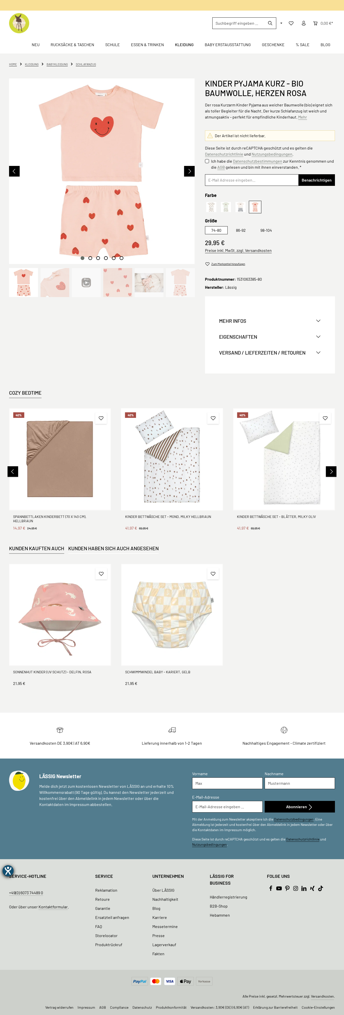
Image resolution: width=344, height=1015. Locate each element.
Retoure (102, 899)
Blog (156, 908)
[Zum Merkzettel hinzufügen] (101, 418)
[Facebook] (271, 889)
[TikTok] (320, 889)
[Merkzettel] (291, 23)
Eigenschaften (238, 337)
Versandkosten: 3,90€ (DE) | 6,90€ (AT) (220, 1007)
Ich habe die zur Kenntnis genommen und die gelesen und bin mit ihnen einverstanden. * (272, 164)
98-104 (266, 230)
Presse (158, 935)
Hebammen (220, 915)
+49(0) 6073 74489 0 (26, 892)
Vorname (200, 773)
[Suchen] (270, 23)
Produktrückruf (108, 944)
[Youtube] (279, 889)
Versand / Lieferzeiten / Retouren (262, 353)
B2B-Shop (219, 906)
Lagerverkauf (164, 944)
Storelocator (106, 935)
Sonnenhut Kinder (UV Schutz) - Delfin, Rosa (52, 672)
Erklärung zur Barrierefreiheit (275, 1007)
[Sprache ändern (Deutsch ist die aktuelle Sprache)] (280, 23)
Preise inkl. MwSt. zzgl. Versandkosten (238, 250)
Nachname (274, 773)
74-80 (216, 230)
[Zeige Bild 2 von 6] (90, 258)
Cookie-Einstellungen (318, 1007)
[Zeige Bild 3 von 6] (98, 258)
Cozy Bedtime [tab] (25, 393)
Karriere (159, 917)
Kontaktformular (53, 906)
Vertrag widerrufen (59, 1007)
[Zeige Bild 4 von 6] (106, 258)
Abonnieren (297, 806)
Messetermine (165, 926)
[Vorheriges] (14, 171)
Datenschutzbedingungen (294, 819)
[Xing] (312, 889)
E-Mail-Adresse (205, 797)
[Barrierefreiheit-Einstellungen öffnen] (8, 870)
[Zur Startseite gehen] (19, 23)
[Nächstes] (189, 171)
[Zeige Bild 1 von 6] (82, 258)
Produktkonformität (171, 1007)
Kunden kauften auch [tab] (36, 548)
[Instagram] (296, 889)
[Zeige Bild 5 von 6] (114, 258)
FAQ (98, 926)
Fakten (158, 953)
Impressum (86, 1007)
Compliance (119, 1007)
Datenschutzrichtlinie (224, 154)
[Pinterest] (288, 889)
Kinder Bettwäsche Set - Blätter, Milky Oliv (276, 516)
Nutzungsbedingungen (272, 154)
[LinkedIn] (304, 889)
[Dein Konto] (303, 23)
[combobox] (238, 23)
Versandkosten (322, 996)
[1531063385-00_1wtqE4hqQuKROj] (101, 171)
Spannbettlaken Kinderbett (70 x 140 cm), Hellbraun (49, 518)
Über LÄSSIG (163, 890)
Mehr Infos (232, 321)
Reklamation (106, 890)
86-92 (241, 230)
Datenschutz (142, 1007)
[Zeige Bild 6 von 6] (121, 258)
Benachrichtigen (317, 180)
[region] (102, 187)
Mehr (302, 116)
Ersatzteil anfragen (112, 917)
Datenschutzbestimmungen (257, 161)
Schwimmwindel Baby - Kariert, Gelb (157, 672)
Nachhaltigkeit (165, 899)
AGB (221, 167)
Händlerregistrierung (228, 896)
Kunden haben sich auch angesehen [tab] (113, 548)
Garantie (102, 908)
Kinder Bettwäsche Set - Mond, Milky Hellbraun (168, 516)
